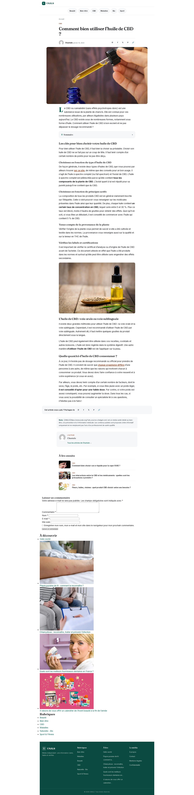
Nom (45, 515)
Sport (122, 11)
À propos (132, 752)
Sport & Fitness (47, 734)
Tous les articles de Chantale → (79, 443)
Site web (46, 522)
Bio (114, 11)
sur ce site (79, 170)
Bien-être (84, 11)
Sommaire (67, 135)
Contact (132, 756)
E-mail (46, 518)
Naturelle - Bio (46, 731)
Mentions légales (135, 761)
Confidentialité (134, 765)
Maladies (104, 11)
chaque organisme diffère (111, 365)
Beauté (72, 11)
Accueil (61, 19)
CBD (94, 11)
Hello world (107, 752)
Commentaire (49, 512)
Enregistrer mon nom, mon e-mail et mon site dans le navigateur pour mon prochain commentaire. (89, 525)
